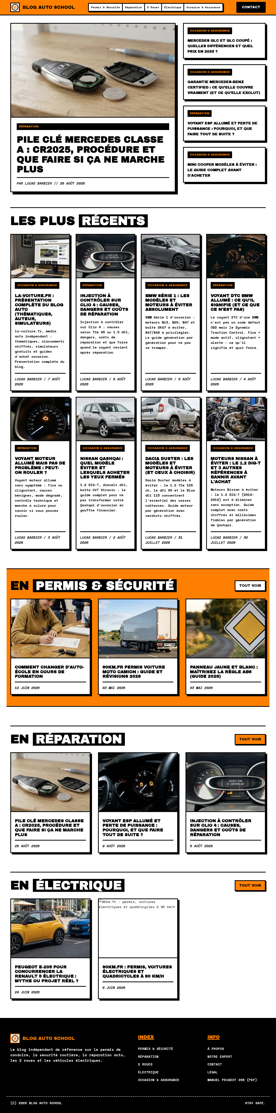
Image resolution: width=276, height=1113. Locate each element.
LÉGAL (212, 1072)
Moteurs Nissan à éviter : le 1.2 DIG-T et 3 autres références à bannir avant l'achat (236, 470)
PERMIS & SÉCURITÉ (155, 1048)
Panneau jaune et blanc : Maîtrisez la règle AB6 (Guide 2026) (224, 672)
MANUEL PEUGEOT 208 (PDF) (232, 1079)
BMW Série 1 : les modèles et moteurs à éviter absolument (168, 302)
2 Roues (153, 7)
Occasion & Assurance (203, 7)
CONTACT (251, 7)
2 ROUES (145, 1064)
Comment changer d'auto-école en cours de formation (49, 672)
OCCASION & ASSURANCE (158, 1079)
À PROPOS (215, 1048)
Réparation (133, 7)
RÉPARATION (148, 1056)
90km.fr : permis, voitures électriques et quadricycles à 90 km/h (137, 971)
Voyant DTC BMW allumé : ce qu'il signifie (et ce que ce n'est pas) (235, 302)
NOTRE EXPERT (219, 1056)
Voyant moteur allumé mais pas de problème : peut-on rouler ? (40, 465)
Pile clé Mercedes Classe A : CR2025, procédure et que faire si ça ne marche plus (49, 827)
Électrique (172, 7)
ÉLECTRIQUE (148, 1072)
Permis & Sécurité (105, 7)
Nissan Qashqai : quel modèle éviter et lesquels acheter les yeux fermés (105, 467)
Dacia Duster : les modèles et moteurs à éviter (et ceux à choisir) (170, 465)
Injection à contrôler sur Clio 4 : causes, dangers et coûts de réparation (104, 305)
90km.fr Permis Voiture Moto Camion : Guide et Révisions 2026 (134, 672)
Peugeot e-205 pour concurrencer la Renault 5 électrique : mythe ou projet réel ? (46, 974)
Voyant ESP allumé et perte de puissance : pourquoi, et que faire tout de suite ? (133, 827)
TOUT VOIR (250, 586)
